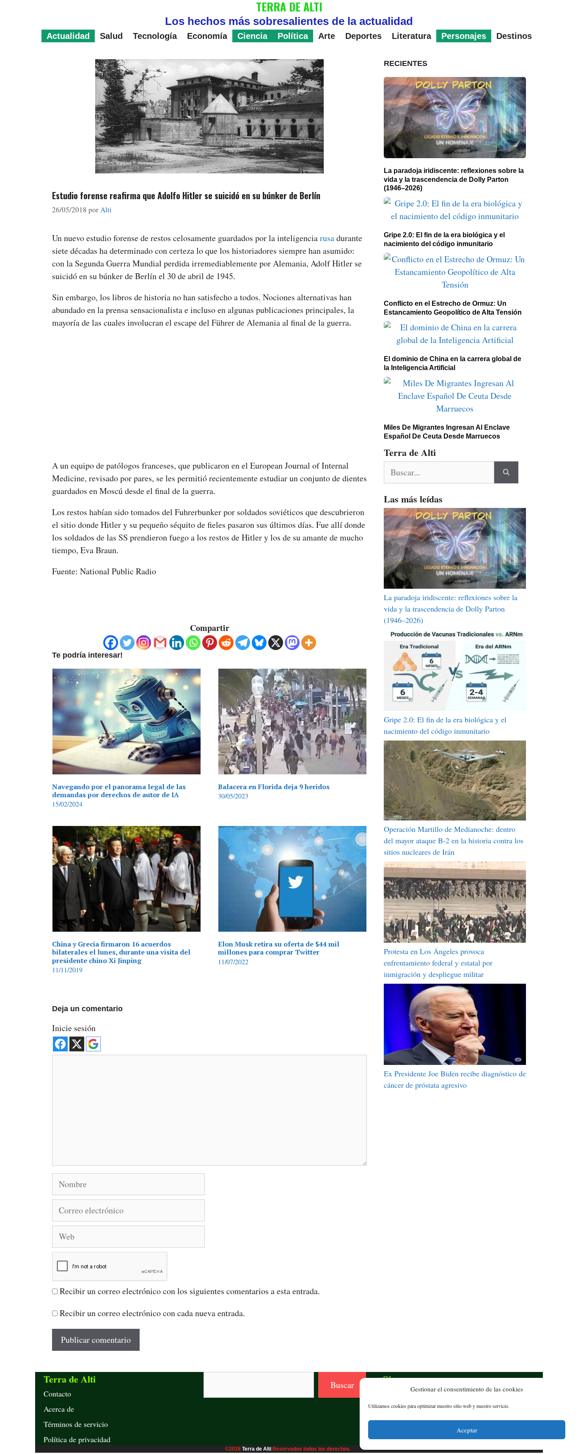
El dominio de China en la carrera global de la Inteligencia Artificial (452, 363)
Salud (111, 36)
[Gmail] (160, 642)
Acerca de (59, 1409)
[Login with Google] (93, 1044)
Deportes (363, 36)
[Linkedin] (176, 642)
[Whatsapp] (193, 642)
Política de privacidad (77, 1439)
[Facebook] (110, 642)
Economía (207, 36)
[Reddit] (226, 642)
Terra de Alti (256, 1449)
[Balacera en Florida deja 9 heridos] (292, 768)
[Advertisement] (209, 396)
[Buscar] (506, 472)
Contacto (57, 1393)
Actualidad (68, 36)
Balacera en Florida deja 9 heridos (274, 786)
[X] (275, 642)
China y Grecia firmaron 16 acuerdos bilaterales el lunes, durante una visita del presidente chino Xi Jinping (121, 952)
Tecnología (155, 36)
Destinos (514, 36)
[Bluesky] (259, 642)
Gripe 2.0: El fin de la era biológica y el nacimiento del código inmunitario (444, 239)
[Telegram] (242, 642)
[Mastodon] (292, 642)
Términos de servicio (76, 1424)
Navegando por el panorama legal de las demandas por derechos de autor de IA (119, 790)
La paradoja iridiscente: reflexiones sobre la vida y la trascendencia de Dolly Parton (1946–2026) (454, 179)
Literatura (411, 36)
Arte (326, 36)
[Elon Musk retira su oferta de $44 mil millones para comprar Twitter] (292, 925)
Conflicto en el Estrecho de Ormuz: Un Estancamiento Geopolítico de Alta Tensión (453, 308)
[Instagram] (143, 642)
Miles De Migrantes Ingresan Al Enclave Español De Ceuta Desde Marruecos (447, 432)
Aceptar (467, 1430)
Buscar (342, 1385)
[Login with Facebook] (60, 1044)
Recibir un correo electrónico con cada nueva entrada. (152, 1313)
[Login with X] (76, 1044)
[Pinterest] (209, 642)
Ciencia (252, 36)
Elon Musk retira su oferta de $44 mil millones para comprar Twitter (278, 948)
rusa (328, 238)
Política (293, 36)
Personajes (463, 36)
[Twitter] (127, 642)
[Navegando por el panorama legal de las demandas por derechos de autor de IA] (126, 768)
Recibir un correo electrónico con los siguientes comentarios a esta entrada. (190, 1291)
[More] (308, 642)
